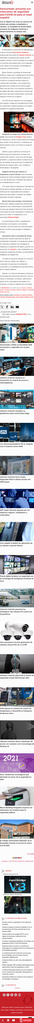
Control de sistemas (10, 289)
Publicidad (28, 1007)
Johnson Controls (25, 55)
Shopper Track (21, 137)
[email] (17, 307)
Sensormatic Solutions (20, 52)
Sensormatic (20, 297)
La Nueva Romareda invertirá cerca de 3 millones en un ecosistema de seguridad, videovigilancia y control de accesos (17, 972)
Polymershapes (13, 217)
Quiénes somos (19, 1007)
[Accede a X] (2, 1020)
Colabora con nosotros (16, 1010)
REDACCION (5, 288)
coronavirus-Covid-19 (20, 295)
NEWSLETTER (21, 314)
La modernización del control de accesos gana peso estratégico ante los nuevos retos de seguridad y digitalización (16, 955)
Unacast (13, 249)
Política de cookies (7, 1007)
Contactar (20, 1012)
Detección (19, 289)
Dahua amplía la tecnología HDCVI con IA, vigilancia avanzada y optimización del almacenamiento (15, 936)
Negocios (25, 289)
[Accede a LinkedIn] (8, 1020)
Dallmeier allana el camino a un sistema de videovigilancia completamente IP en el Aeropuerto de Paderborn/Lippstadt (18, 948)
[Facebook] (7, 307)
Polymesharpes (10, 297)
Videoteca (8, 871)
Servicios (7, 291)
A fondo (23, 288)
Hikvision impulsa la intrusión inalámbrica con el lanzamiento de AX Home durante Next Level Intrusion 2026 (17, 929)
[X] (2, 307)
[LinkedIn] (12, 307)
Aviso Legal (4, 1010)
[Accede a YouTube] (13, 1020)
